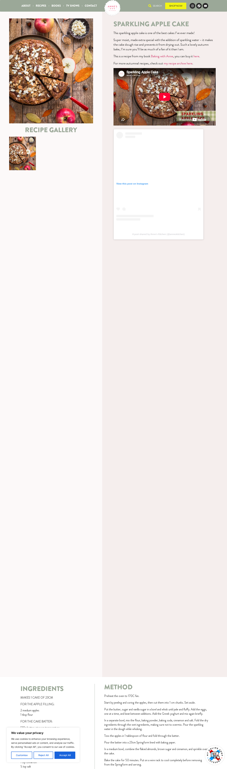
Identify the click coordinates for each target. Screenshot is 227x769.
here (196, 56)
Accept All (65, 755)
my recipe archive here (178, 63)
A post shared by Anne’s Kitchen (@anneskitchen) (158, 234)
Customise (22, 755)
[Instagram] (192, 6)
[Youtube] (205, 6)
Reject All (43, 755)
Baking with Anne (162, 56)
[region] (43, 744)
